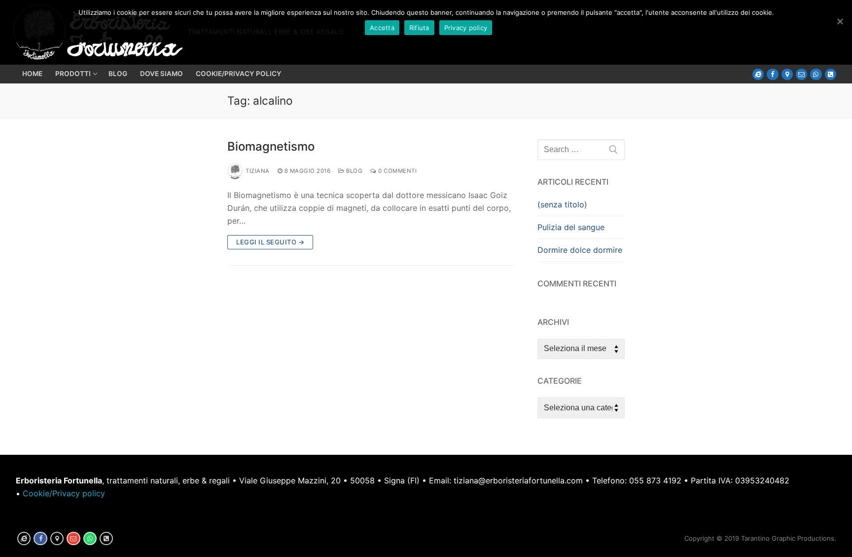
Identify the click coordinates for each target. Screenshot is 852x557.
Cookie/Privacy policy (64, 493)
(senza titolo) (562, 204)
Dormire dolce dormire (579, 250)
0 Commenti (397, 170)
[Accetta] (840, 21)
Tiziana (258, 170)
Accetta (382, 28)
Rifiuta (419, 28)
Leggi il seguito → (270, 242)
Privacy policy (466, 28)
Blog (353, 170)
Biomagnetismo (271, 146)
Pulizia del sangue (570, 227)
